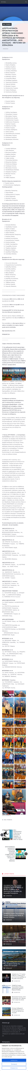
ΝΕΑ (4, 24)
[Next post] (26, 854)
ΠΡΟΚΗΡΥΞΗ (6, 334)
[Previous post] (2, 835)
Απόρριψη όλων (14, 1068)
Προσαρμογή (14, 1064)
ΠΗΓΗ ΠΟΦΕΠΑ (6, 815)
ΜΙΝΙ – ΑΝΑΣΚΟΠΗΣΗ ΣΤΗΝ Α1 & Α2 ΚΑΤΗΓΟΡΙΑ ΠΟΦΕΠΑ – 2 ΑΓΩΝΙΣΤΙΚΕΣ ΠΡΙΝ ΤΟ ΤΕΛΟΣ (17, 834)
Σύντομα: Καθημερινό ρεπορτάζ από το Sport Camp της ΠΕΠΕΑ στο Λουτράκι (14, 963)
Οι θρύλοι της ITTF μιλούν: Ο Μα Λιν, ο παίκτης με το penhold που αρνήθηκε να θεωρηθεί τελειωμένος (19, 976)
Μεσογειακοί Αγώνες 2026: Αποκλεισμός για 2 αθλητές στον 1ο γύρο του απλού (14, 939)
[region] (14, 1057)
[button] (26, 2)
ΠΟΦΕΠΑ (8, 24)
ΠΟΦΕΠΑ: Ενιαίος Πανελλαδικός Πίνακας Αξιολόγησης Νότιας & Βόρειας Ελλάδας (14, 915)
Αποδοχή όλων (14, 1060)
